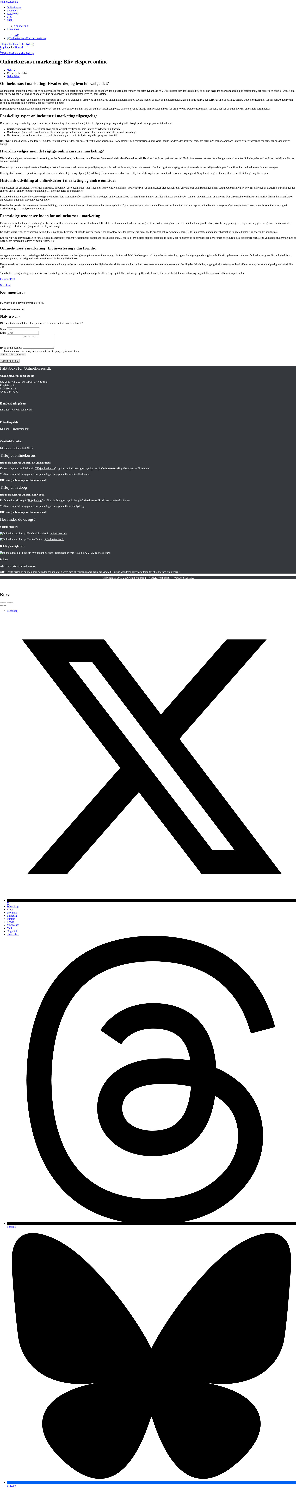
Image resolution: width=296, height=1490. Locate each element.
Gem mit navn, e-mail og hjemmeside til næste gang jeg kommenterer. (41, 351)
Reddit (10, 921)
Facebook (12, 610)
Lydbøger (12, 10)
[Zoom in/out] (11, 602)
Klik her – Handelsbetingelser (16, 409)
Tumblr (11, 918)
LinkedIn (12, 915)
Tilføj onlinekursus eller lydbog (17, 44)
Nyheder (11, 70)
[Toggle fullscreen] (8, 602)
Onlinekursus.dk (9, 1)
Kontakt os (13, 29)
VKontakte (13, 924)
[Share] (4, 602)
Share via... (13, 934)
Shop (10, 19)
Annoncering (21, 25)
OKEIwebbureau (160, 577)
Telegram (12, 912)
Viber (10, 909)
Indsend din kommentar (13, 354)
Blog (9, 16)
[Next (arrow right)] (4, 605)
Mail (9, 928)
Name (3, 329)
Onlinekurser (14, 7)
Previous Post (7, 279)
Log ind (4, 47)
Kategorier (12, 13)
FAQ (16, 35)
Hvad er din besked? (11, 347)
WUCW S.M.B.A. (183, 577)
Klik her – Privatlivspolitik (14, 428)
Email (3, 332)
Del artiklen (13, 76)
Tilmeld (19, 47)
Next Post (5, 285)
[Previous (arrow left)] (1, 605)
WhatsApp (12, 906)
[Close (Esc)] (1, 602)
